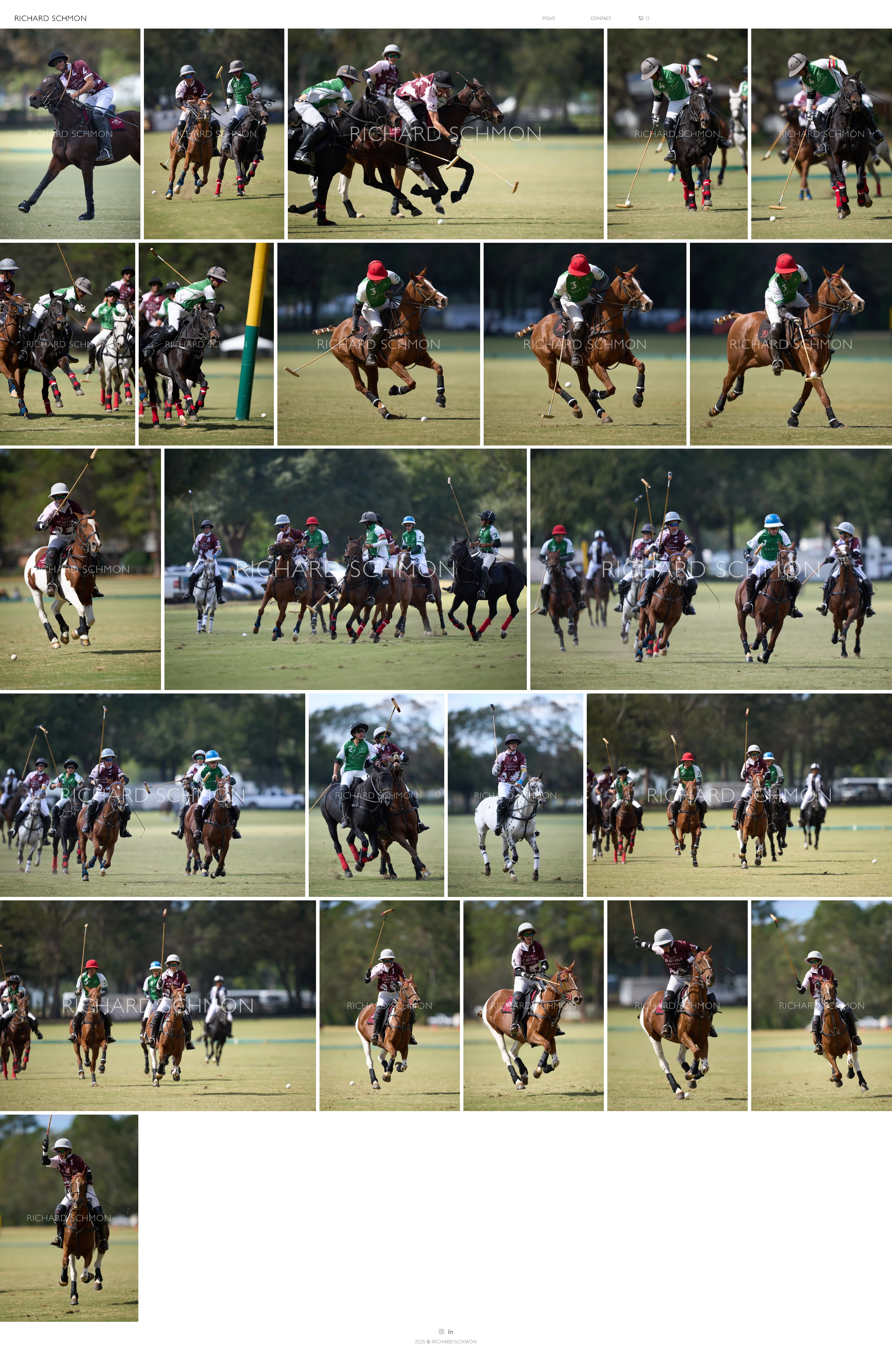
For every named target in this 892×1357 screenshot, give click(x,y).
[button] (645, 18)
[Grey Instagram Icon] (441, 1331)
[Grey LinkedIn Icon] (450, 1331)
